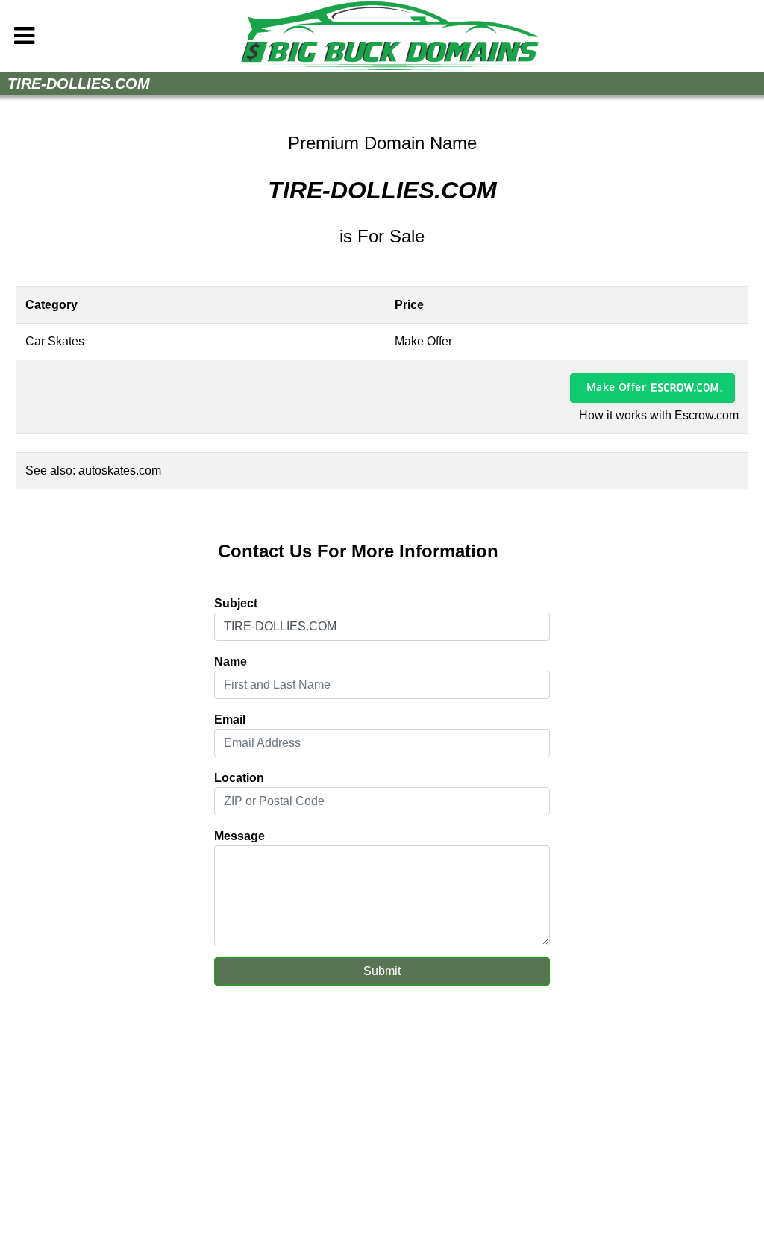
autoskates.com (119, 470)
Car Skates (54, 341)
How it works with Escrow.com (659, 415)
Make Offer (616, 387)
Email (229, 719)
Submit (382, 971)
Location (239, 777)
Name (230, 661)
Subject (235, 603)
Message (239, 836)
